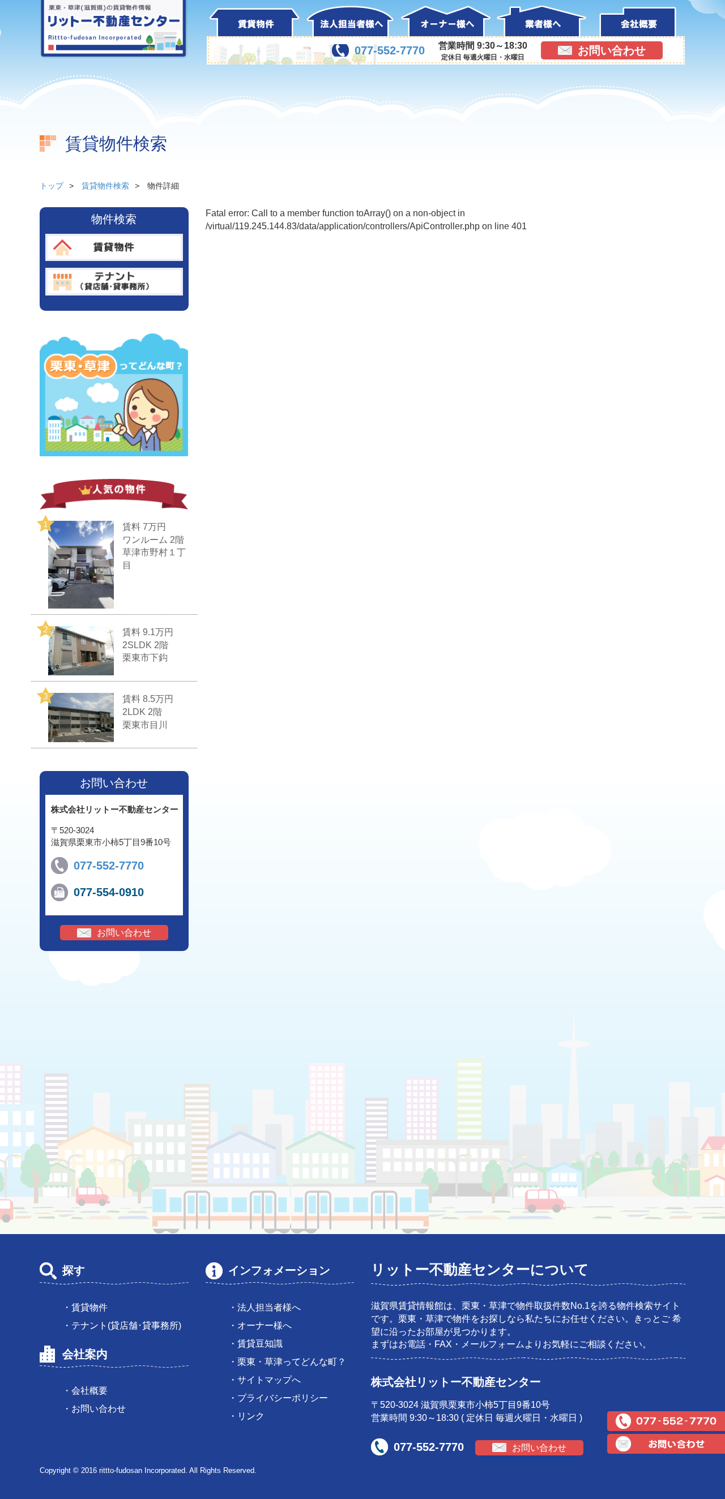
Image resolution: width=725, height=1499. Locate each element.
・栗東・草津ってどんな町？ (287, 1362)
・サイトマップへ (264, 1380)
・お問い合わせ (94, 1409)
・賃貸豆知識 (255, 1343)
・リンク (246, 1416)
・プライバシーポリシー (278, 1398)
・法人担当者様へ (264, 1307)
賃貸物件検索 (105, 185)
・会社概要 (85, 1390)
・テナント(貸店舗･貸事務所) (121, 1325)
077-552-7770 (390, 50)
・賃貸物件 (85, 1307)
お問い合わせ (612, 50)
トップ (51, 185)
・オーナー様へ (260, 1325)
